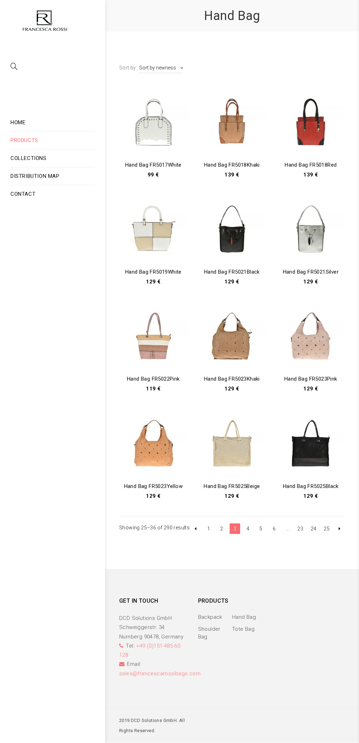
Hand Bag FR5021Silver (311, 272)
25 (327, 528)
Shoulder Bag (209, 633)
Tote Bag (243, 629)
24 (314, 528)
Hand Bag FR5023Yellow (153, 486)
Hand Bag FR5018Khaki (232, 165)
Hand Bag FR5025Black (311, 486)
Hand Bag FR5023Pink (310, 379)
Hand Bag (244, 617)
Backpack (210, 617)
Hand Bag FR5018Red (311, 165)
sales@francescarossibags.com (160, 673)
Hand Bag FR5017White (153, 165)
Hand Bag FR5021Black (232, 272)
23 (300, 528)
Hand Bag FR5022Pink (153, 379)
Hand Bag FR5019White (153, 272)
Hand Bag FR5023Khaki (232, 379)
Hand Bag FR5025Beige (232, 486)
